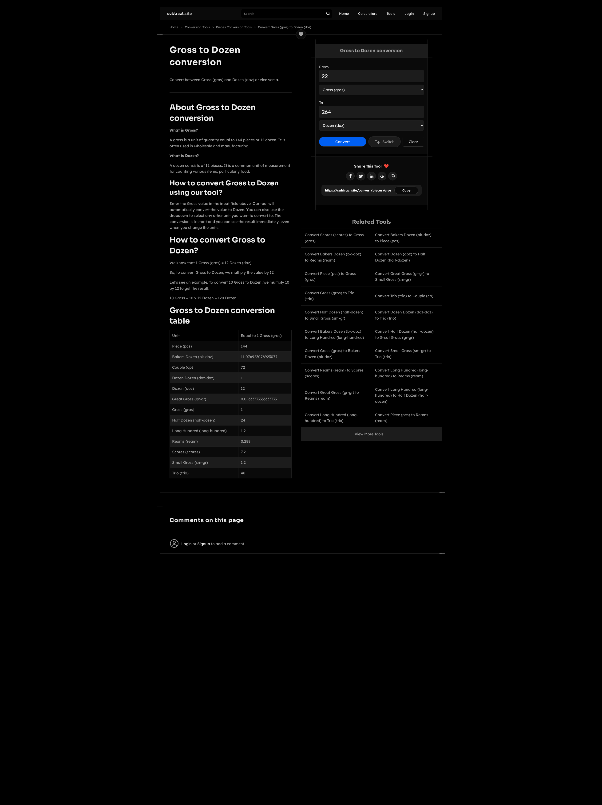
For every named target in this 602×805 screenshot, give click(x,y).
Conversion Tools (197, 27)
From (324, 67)
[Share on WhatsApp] (392, 176)
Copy (406, 190)
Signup (429, 14)
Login (409, 14)
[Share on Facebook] (350, 176)
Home (344, 14)
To (321, 102)
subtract (179, 13)
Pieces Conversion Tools (234, 27)
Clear (413, 141)
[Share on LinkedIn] (371, 176)
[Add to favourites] (301, 34)
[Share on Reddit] (382, 176)
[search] (328, 13)
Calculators (367, 14)
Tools (391, 14)
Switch (388, 141)
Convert (342, 141)
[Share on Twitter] (361, 176)
